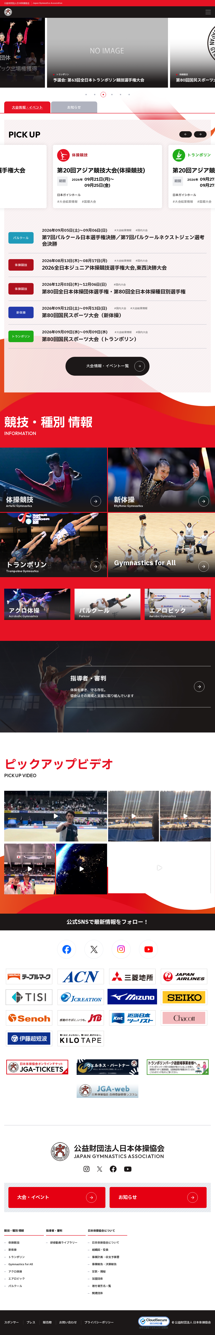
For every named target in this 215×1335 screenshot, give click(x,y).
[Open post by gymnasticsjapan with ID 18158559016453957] (185, 816)
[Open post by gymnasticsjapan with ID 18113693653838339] (133, 816)
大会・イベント (33, 1197)
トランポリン (16, 1257)
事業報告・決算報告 (104, 1264)
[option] (107, 53)
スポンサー (11, 1322)
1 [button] (86, 94)
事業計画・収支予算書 (105, 1257)
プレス (30, 1322)
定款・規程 (99, 1272)
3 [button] (103, 94)
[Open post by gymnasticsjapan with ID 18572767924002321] (55, 816)
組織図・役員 (100, 1250)
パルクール (15, 1286)
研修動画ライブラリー (63, 1243)
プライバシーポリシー (99, 1322)
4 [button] (112, 94)
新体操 (12, 1250)
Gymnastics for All (20, 1264)
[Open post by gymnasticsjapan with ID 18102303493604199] (159, 868)
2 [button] (94, 94)
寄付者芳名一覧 (101, 1286)
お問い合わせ (68, 1322)
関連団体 (97, 1293)
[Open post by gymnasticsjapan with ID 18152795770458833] (29, 869)
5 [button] (120, 94)
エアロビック (16, 1279)
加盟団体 (97, 1279)
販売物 (47, 1322)
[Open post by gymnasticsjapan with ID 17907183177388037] (81, 869)
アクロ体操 (15, 1272)
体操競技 (13, 1243)
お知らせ (127, 1197)
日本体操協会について (105, 1243)
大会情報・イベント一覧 (107, 366)
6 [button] (129, 94)
